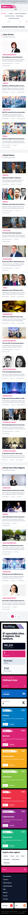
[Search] (20, 22)
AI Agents (11, 13)
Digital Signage (19, 16)
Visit (4, 724)
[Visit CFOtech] (10, 710)
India (17, 856)
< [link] (9, 616)
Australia (6, 856)
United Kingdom (16, 859)
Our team (5, 895)
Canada (12, 856)
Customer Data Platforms (20, 13)
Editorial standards (7, 886)
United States (7, 862)
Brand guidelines (7, 876)
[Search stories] (25, 869)
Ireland (22, 856)
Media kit (12, 724)
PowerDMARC (21, 913)
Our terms (5, 899)
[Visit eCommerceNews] (10, 772)
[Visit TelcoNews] (10, 832)
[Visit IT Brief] (10, 792)
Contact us (5, 879)
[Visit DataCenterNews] (10, 751)
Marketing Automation (14, 18)
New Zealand (7, 859)
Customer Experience (10, 16)
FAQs (4, 889)
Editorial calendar (7, 882)
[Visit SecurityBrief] (10, 811)
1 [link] (12, 616)
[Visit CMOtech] (10, 731)
